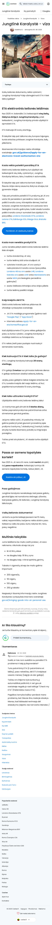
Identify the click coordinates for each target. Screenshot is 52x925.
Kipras (4, 874)
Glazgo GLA (32, 219)
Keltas (4, 746)
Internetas (5, 763)
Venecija (5, 858)
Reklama (42, 909)
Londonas (5, 773)
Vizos (43, 19)
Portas (4, 882)
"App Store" (26, 317)
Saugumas (6, 754)
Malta (4, 854)
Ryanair (5, 817)
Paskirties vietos (13, 19)
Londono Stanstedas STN (11, 813)
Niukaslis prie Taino (9, 785)
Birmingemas (7, 777)
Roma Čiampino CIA (9, 838)
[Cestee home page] (11, 4)
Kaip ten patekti (7, 734)
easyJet (5, 833)
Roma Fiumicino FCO (10, 821)
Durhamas (6, 781)
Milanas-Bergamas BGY (11, 829)
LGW (26, 274)
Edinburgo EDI (19, 219)
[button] (3, 4)
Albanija (5, 866)
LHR (32, 271)
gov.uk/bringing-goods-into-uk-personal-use (23, 600)
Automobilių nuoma (9, 742)
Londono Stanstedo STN (23, 216)
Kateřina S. (19, 30)
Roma (4, 870)
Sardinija (5, 825)
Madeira (5, 850)
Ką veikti (5, 726)
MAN (15, 278)
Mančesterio (40, 274)
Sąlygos (24, 909)
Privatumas (33, 909)
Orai (3, 730)
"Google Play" (13, 317)
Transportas (6, 738)
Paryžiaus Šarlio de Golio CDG (13, 846)
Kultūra (4, 750)
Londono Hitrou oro (16, 271)
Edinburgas (6, 789)
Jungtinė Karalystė (11, 11)
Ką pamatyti (30, 11)
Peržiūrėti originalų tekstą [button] (35, 656)
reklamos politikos (26, 613)
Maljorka (5, 878)
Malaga (5, 887)
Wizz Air (4, 842)
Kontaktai (5, 901)
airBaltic (5, 805)
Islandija (5, 862)
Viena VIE (5, 809)
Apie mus (5, 897)
